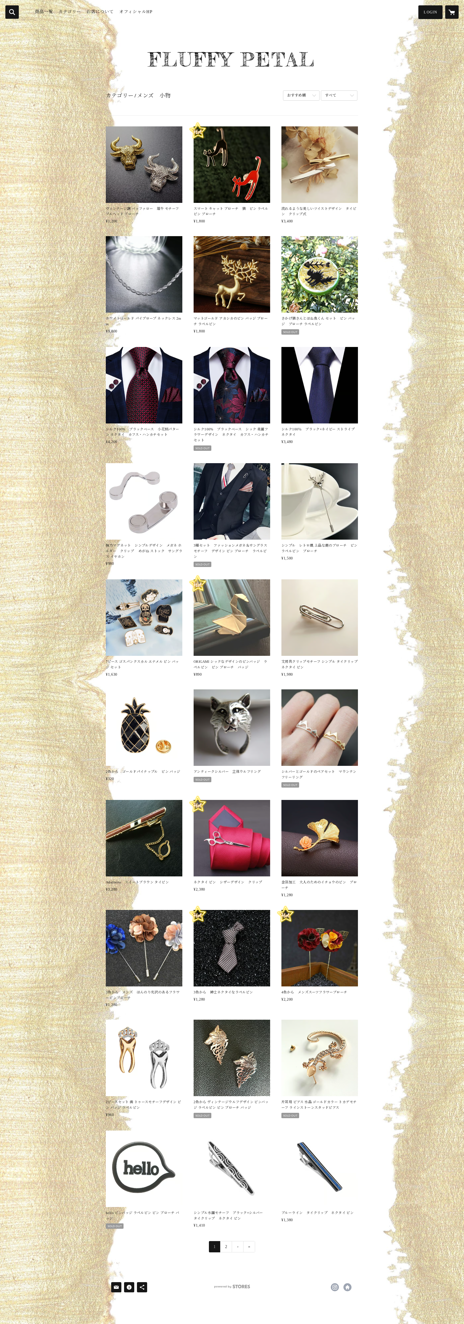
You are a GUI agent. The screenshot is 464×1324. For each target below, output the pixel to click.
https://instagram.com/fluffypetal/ (335, 1287)
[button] (430, 12)
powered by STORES (232, 1288)
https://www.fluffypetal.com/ (347, 1287)
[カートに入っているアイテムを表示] (452, 12)
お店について (100, 11)
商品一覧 (44, 11)
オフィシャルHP (136, 11)
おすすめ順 (296, 95)
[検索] (12, 12)
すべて (330, 95)
